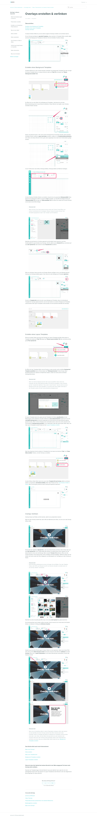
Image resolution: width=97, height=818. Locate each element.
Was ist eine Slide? (15, 30)
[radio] (45, 783)
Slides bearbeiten (15, 37)
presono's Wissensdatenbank (16, 7)
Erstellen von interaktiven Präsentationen (16, 26)
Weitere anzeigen (14, 56)
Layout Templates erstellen (53, 425)
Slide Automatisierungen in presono (16, 17)
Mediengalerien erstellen (31, 803)
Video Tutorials (28, 798)
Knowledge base (27, 7)
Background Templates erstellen (32, 757)
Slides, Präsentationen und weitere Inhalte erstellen (43, 7)
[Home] (12, 3)
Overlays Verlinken (29, 29)
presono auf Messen (30, 795)
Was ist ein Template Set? (31, 754)
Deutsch (83, 2)
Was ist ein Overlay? (15, 53)
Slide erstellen (14, 33)
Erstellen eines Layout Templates (33, 28)
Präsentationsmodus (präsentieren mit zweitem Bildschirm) (39, 800)
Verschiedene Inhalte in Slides (16, 41)
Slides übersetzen (15, 50)
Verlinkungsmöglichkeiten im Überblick (17, 46)
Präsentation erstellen (16, 21)
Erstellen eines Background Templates (34, 26)
